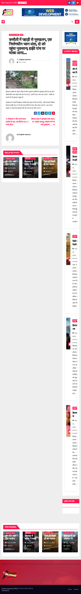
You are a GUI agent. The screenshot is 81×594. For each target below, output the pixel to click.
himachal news (14, 34)
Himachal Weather (28, 158)
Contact (76, 589)
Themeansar (5, 590)
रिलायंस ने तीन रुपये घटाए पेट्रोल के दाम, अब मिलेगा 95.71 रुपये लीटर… (17, 122)
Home (70, 589)
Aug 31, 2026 (11, 542)
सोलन (21, 34)
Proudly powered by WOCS (10, 588)
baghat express (25, 59)
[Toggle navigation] (77, 22)
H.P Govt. (75, 61)
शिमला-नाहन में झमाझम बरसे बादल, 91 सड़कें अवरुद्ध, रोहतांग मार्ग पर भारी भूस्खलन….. (43, 122)
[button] (72, 22)
